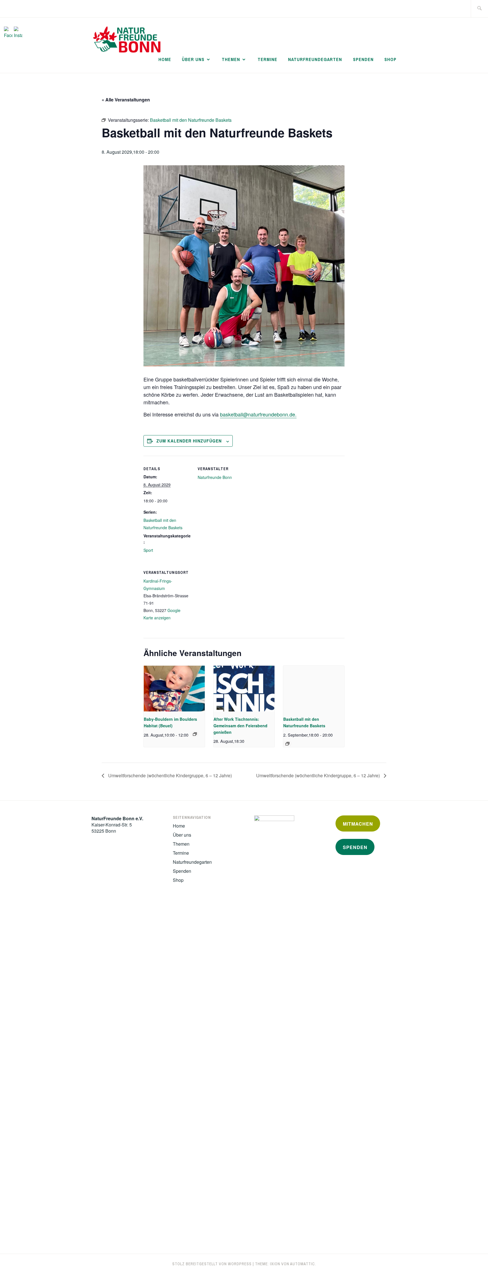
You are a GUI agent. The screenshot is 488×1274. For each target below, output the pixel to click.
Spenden (363, 59)
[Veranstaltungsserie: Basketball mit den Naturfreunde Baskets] (287, 743)
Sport (148, 550)
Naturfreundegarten (315, 59)
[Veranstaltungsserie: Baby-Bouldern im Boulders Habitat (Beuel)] (195, 734)
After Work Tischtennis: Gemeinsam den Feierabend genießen (240, 725)
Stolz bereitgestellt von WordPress (212, 1263)
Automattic (302, 1263)
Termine (267, 59)
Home (164, 59)
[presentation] (174, 688)
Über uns (193, 59)
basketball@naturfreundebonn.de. (258, 414)
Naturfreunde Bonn (215, 477)
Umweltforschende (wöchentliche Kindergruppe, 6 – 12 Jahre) (169, 775)
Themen (231, 59)
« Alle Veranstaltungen (126, 99)
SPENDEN (355, 847)
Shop (390, 59)
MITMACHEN (358, 824)
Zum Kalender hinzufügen (189, 441)
